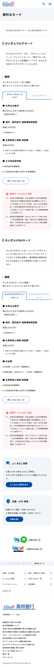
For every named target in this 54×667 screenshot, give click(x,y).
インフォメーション (10, 584)
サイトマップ (8, 657)
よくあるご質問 (8, 578)
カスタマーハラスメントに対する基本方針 (19, 644)
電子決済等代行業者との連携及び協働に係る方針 (21, 632)
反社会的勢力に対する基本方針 (14, 638)
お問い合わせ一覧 (35, 578)
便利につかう (27, 563)
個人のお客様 (15, 563)
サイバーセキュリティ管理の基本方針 (17, 641)
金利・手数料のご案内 (36, 573)
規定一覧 (6, 654)
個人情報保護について (11, 625)
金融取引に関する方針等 (12, 622)
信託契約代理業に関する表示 (14, 647)
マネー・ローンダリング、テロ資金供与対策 (19, 635)
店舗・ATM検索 (8, 573)
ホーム (5, 563)
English (7, 591)
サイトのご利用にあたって (13, 651)
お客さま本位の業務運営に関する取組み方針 (19, 628)
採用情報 (31, 584)
